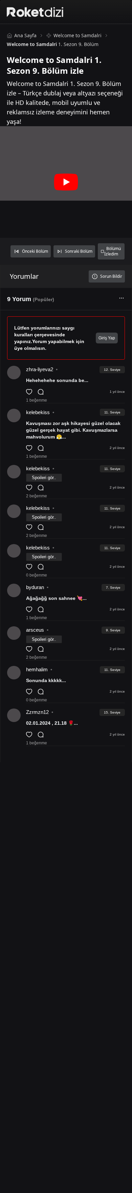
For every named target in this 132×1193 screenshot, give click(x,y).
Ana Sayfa (25, 35)
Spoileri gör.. (44, 477)
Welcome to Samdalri (77, 35)
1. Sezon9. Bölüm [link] (52, 44)
